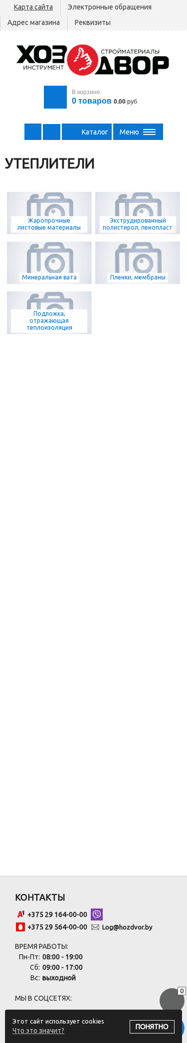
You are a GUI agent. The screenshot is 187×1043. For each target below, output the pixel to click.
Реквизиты (93, 22)
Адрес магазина (33, 22)
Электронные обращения (110, 7)
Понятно (152, 1027)
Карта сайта (33, 7)
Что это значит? (38, 1031)
